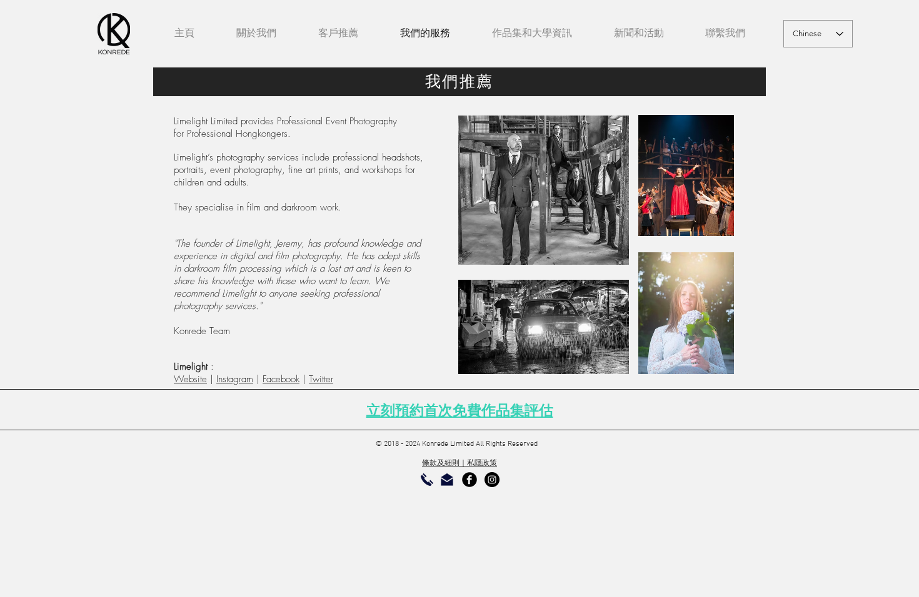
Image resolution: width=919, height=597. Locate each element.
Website (190, 379)
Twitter (321, 379)
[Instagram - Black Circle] (492, 479)
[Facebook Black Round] (469, 479)
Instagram (234, 379)
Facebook (281, 379)
